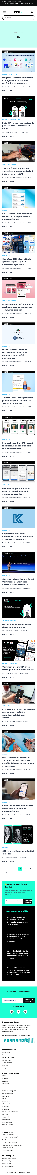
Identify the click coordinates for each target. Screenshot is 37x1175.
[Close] (35, 575)
